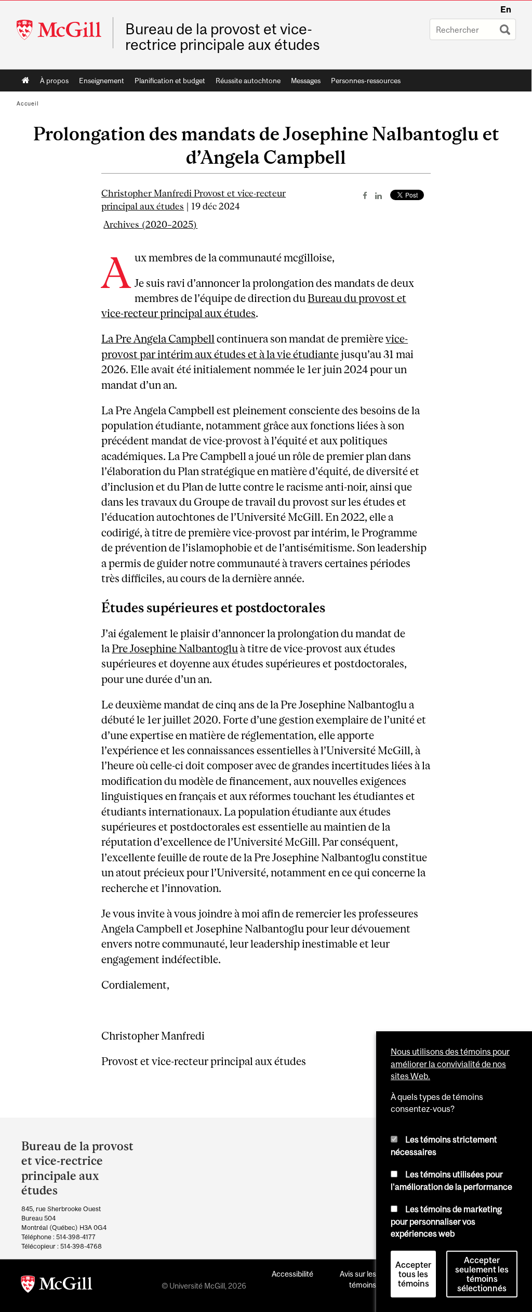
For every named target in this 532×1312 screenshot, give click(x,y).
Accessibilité (292, 1273)
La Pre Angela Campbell (158, 339)
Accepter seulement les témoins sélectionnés (482, 1274)
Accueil (26, 80)
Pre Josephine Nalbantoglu (175, 648)
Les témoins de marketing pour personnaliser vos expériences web (446, 1221)
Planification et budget (170, 80)
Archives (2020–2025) (150, 224)
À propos (54, 80)
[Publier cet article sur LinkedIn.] (378, 195)
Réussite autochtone (248, 80)
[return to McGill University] (56, 1286)
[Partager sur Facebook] (365, 195)
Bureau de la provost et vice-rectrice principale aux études (222, 37)
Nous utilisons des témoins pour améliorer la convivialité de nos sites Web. (450, 1064)
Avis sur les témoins (358, 1279)
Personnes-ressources (366, 80)
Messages (306, 80)
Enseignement (101, 80)
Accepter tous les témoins (413, 1274)
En (505, 9)
